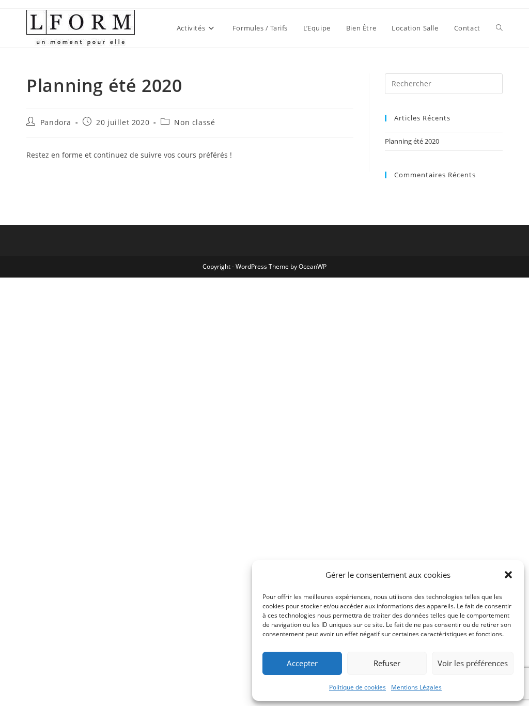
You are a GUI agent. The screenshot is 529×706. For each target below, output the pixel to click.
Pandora (55, 122)
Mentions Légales (416, 687)
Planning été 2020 (412, 141)
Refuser (387, 663)
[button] (508, 575)
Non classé (194, 122)
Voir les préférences (473, 663)
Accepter (302, 663)
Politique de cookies (357, 687)
